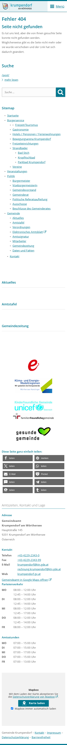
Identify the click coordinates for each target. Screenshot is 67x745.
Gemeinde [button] (13, 213)
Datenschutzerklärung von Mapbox (35, 696)
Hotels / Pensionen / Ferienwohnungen (37, 134)
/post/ (5, 75)
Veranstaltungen (17, 171)
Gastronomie (21, 129)
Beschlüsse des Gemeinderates (32, 208)
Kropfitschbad (26, 157)
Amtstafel (18, 222)
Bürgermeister (21, 180)
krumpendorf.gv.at (29, 574)
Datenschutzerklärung (15, 737)
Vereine (17, 166)
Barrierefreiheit (41, 737)
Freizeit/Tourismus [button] (26, 125)
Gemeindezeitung (23, 245)
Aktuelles (18, 218)
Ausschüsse (20, 204)
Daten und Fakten (23, 250)
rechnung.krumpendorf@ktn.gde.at (39, 569)
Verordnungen (21, 227)
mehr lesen (11, 79)
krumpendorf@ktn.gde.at (33, 564)
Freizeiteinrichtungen (25, 143)
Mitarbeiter (19, 241)
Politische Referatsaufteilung (30, 199)
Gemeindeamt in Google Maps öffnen (27, 580)
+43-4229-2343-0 (28, 555)
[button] (18, 458)
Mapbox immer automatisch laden (35, 708)
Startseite (13, 115)
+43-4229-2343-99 (29, 560)
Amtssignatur (21, 236)
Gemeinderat (21, 194)
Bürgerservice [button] (15, 120)
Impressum (54, 732)
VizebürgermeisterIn (25, 185)
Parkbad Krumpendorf (31, 162)
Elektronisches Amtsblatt (29, 232)
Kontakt (14, 256)
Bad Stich (23, 152)
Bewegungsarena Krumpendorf (32, 139)
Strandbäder (20, 148)
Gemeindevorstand (24, 190)
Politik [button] (11, 176)
